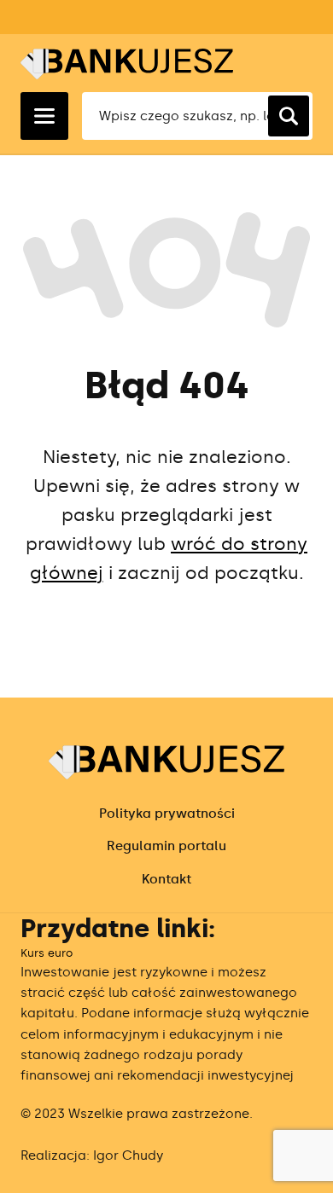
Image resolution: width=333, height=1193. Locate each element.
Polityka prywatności (167, 813)
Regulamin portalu (166, 846)
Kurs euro (46, 953)
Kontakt (166, 879)
